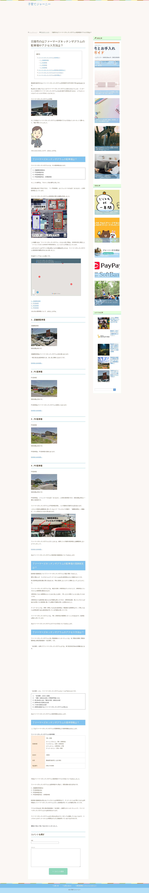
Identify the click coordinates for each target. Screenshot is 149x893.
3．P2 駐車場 (43, 65)
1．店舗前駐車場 (44, 60)
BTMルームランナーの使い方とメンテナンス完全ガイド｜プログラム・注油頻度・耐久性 (106, 64)
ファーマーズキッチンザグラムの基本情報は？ (49, 75)
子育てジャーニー (39, 4)
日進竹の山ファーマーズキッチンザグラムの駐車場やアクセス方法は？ (114, 373)
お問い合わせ (67, 885)
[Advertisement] (74, 20)
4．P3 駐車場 (43, 67)
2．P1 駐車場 (43, 62)
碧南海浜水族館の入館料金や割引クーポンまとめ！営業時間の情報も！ (114, 360)
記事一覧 (56, 885)
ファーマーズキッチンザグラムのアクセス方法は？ (50, 72)
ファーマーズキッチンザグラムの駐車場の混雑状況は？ (52, 70)
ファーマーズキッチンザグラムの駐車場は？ (49, 57)
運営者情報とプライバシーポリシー (86, 885)
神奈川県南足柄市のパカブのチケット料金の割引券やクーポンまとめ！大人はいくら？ (106, 302)
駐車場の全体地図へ (36, 363)
